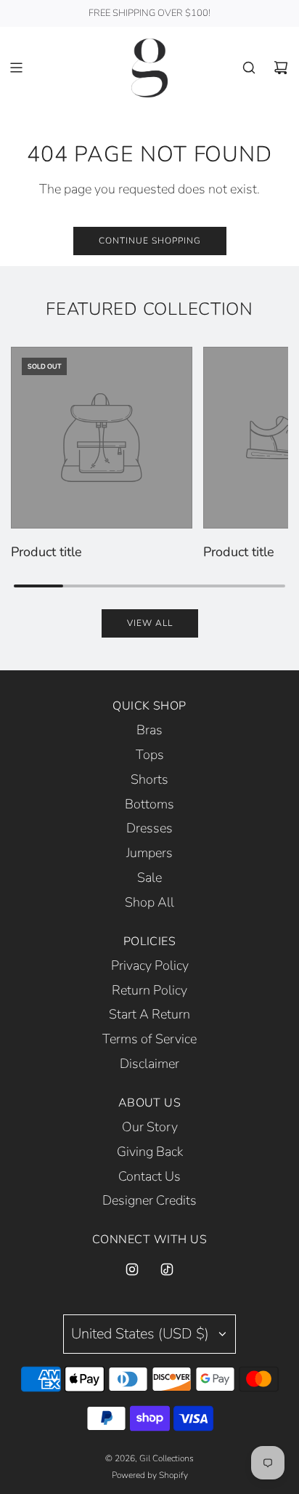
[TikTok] (167, 1269)
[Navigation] (16, 68)
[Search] (249, 68)
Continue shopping (150, 240)
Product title (46, 552)
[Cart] (281, 68)
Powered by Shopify (150, 1475)
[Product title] (101, 438)
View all (150, 623)
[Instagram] (132, 1269)
